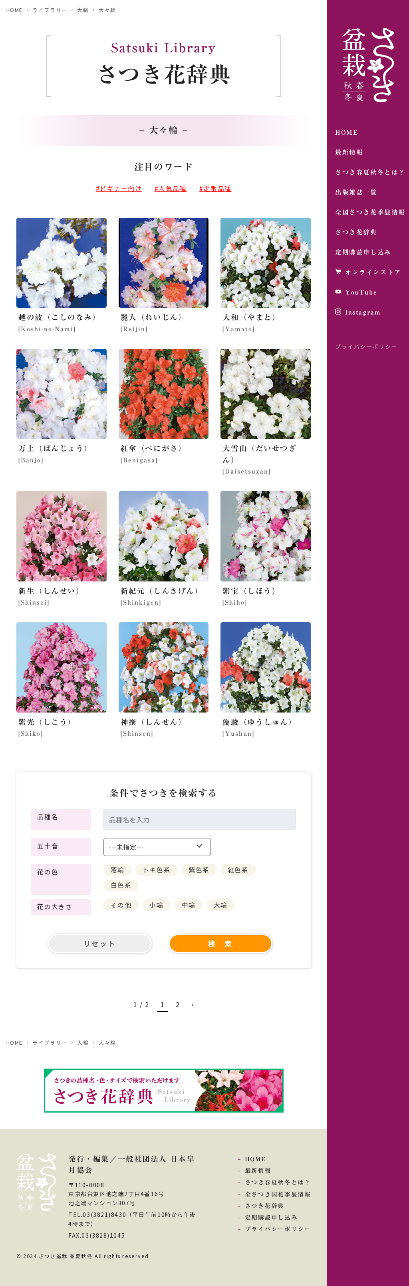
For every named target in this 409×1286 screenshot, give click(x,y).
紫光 (47, 722)
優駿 (259, 722)
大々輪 (107, 10)
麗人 (154, 317)
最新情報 (258, 1171)
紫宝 (251, 591)
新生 (51, 591)
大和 (251, 317)
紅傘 (154, 448)
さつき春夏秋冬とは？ (278, 1182)
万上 (55, 448)
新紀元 (162, 591)
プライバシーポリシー (366, 346)
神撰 (154, 722)
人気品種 (173, 188)
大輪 (83, 10)
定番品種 (217, 188)
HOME (14, 10)
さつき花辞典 (264, 1206)
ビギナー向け (121, 188)
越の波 (59, 317)
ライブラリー (49, 10)
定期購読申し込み (271, 1217)
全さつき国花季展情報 (278, 1194)
